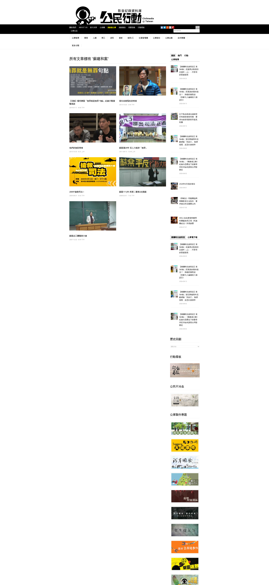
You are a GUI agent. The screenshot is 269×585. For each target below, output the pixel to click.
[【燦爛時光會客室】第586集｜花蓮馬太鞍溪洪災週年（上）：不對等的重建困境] (174, 69)
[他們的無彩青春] (92, 128)
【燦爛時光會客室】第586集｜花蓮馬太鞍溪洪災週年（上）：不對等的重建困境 (189, 70)
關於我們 (72, 27)
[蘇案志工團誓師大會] (92, 216)
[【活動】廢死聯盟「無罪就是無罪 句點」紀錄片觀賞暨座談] (92, 81)
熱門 (180, 55)
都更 (121, 38)
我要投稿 (131, 27)
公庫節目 (156, 38)
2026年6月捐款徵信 (187, 184)
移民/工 (131, 38)
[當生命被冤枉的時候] (142, 81)
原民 (112, 38)
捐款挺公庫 (112, 27)
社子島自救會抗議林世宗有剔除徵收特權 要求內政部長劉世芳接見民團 (188, 118)
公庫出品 (74, 31)
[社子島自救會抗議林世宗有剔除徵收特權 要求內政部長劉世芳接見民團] (174, 116)
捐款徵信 (122, 27)
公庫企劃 (169, 38)
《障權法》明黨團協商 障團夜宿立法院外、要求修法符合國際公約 (189, 201)
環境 (86, 38)
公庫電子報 (192, 237)
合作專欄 (181, 38)
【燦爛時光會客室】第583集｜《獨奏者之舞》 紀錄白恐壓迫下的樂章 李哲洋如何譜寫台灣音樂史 (189, 164)
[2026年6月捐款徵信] (174, 186)
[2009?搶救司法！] (92, 172)
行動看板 (141, 27)
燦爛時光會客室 (178, 237)
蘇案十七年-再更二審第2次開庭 (133, 191)
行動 (186, 55)
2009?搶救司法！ (77, 191)
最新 (173, 55)
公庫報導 (75, 38)
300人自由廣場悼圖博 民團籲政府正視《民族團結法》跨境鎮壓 (189, 221)
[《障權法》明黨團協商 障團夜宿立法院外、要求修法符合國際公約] (174, 200)
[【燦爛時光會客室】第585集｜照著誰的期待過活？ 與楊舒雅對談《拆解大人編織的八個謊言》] (174, 91)
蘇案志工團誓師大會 (78, 235)
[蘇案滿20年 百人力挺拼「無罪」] (142, 128)
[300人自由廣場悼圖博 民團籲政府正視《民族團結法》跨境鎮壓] (174, 220)
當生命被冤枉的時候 (128, 100)
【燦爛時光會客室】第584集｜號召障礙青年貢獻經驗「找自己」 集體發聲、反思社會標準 (189, 140)
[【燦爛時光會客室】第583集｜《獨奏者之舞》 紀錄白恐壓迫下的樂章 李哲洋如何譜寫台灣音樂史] (174, 161)
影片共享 (93, 27)
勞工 (103, 38)
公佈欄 (102, 27)
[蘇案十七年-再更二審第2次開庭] (142, 172)
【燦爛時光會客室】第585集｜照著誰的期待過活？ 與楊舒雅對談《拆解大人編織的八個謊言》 (189, 94)
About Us (83, 27)
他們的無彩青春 (76, 147)
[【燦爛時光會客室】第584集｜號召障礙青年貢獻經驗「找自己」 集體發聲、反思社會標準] (174, 138)
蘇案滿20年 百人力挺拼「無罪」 (133, 147)
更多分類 (75, 45)
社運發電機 (143, 38)
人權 (95, 38)
